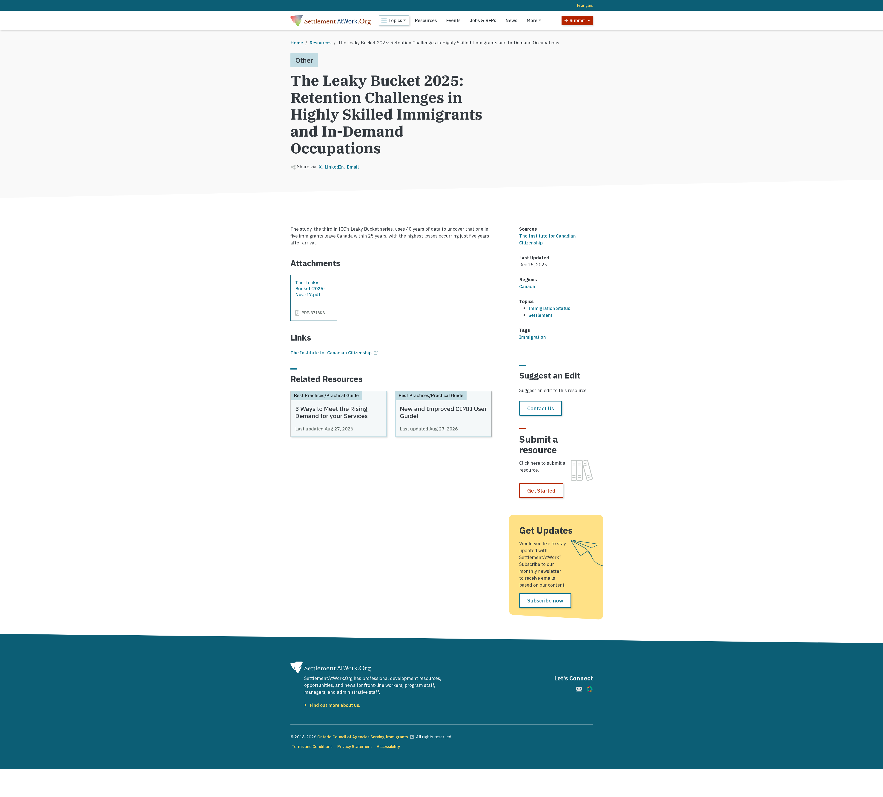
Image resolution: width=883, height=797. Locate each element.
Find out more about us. (335, 705)
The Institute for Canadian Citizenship (331, 353)
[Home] (330, 20)
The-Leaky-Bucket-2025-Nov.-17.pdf (310, 288)
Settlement (540, 315)
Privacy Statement (354, 746)
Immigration (532, 337)
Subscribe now (545, 600)
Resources (426, 20)
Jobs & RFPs (483, 20)
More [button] (532, 20)
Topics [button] (395, 20)
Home (296, 43)
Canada (527, 286)
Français (585, 5)
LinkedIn (334, 167)
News (511, 20)
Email (353, 167)
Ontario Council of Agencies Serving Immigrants (362, 737)
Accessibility (388, 746)
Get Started (541, 490)
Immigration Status (549, 308)
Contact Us (540, 408)
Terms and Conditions (312, 746)
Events (453, 20)
